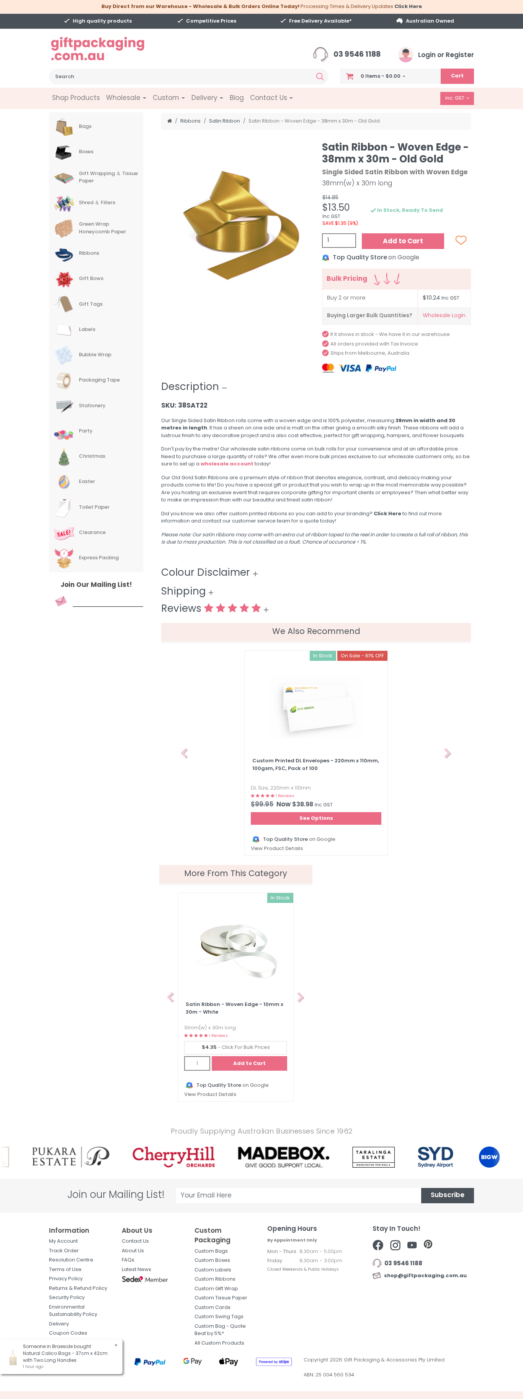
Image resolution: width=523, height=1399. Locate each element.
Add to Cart (403, 241)
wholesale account (227, 464)
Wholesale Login (444, 316)
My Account (63, 1241)
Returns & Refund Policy (78, 1288)
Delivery (59, 1324)
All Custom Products (219, 1343)
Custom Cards (212, 1307)
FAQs (128, 1260)
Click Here (408, 6)
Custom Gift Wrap (216, 1288)
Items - (380, 76)
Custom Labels (212, 1270)
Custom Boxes (212, 1260)
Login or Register (445, 55)
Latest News (136, 1269)
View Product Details (277, 848)
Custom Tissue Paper (220, 1298)
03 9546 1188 (356, 55)
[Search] (320, 77)
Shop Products (76, 98)
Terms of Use (65, 1269)
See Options (316, 818)
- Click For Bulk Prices (236, 1047)
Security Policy (67, 1297)
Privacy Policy (66, 1278)
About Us (133, 1250)
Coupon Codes (68, 1333)
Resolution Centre (71, 1260)
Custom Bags (211, 1251)
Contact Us (135, 1241)
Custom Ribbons (214, 1279)
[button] (184, 753)
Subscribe (447, 1195)
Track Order (64, 1250)
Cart (457, 76)
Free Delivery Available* (320, 21)
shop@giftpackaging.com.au (424, 1275)
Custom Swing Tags (219, 1316)
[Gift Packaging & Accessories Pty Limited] (107, 48)
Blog (237, 98)
